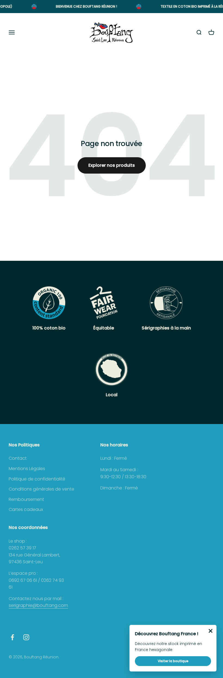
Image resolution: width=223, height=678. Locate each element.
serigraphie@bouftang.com (38, 605)
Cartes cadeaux (26, 509)
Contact (18, 458)
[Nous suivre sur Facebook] (12, 637)
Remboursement (26, 499)
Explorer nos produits (111, 165)
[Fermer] (210, 631)
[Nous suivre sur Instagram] (26, 637)
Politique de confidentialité (37, 479)
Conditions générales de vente (41, 489)
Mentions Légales (27, 468)
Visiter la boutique (173, 661)
